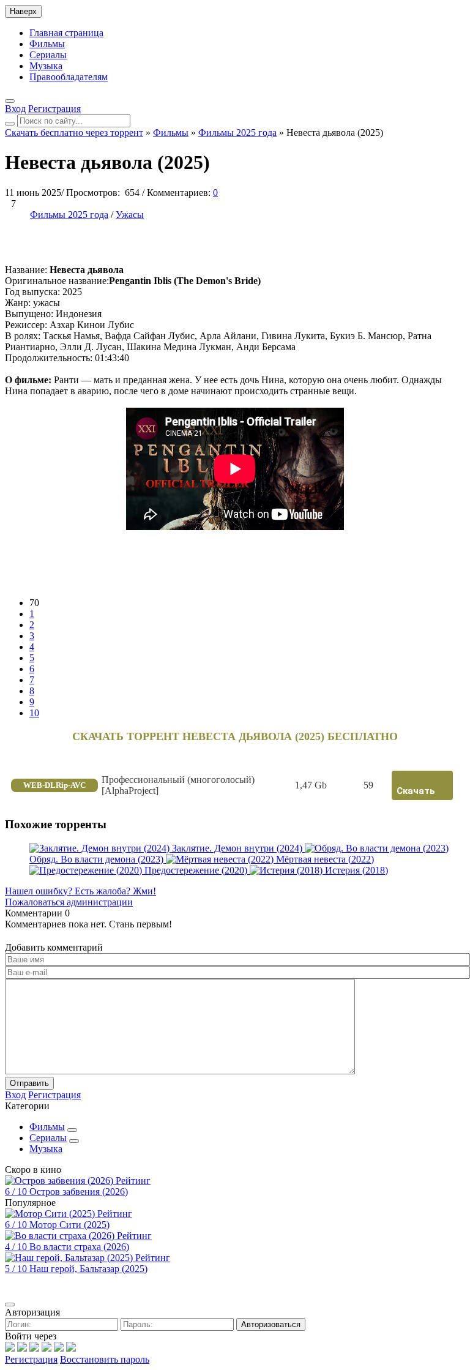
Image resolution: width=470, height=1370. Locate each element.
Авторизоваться (270, 1324)
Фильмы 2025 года (69, 214)
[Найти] (10, 123)
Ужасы (130, 214)
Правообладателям (68, 77)
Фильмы (47, 44)
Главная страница (66, 33)
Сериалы (48, 55)
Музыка (45, 66)
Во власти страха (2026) (79, 1246)
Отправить (29, 1083)
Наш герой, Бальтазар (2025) (88, 1268)
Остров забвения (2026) (78, 1191)
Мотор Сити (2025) (69, 1224)
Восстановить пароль (104, 1359)
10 (34, 713)
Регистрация (31, 1359)
